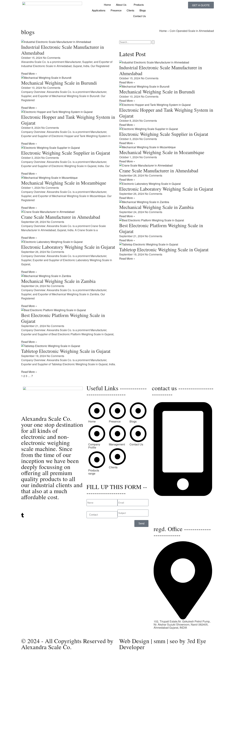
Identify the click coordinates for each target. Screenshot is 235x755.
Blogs (143, 10)
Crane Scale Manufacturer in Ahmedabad (60, 217)
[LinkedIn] (52, 511)
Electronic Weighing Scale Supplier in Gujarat (65, 152)
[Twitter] (52, 508)
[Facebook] (52, 522)
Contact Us (139, 16)
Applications (98, 10)
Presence (116, 10)
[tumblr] (52, 515)
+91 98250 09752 (164, 498)
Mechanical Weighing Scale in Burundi (59, 82)
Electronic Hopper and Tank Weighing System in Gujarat (68, 120)
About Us (121, 4)
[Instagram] (52, 519)
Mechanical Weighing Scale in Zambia (58, 281)
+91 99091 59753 (164, 501)
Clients (130, 10)
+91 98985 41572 (164, 504)
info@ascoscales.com (167, 514)
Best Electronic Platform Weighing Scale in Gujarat (63, 318)
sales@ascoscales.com (168, 517)
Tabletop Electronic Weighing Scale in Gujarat (65, 351)
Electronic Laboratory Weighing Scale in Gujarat (68, 247)
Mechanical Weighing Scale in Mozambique (63, 182)
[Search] (153, 42)
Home (107, 4)
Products (139, 4)
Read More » (29, 74)
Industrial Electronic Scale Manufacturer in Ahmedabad (62, 50)
